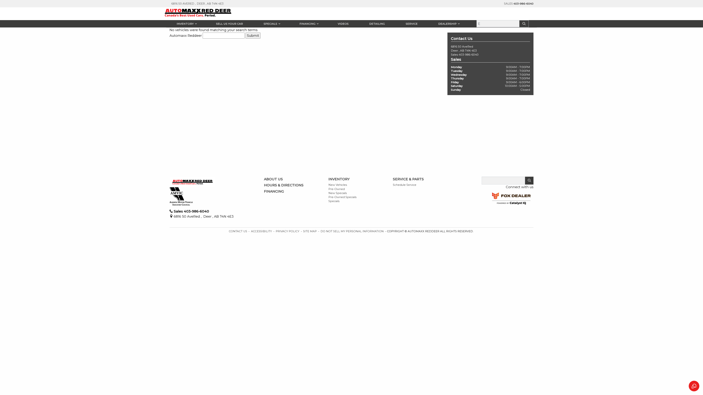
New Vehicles (337, 185)
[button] (186, 24)
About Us (273, 179)
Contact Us (238, 231)
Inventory (339, 179)
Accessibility (262, 231)
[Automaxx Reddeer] (198, 12)
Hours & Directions (284, 185)
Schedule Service (404, 185)
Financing (274, 191)
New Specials (337, 193)
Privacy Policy (288, 231)
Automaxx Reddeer (186, 35)
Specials (333, 201)
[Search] (524, 23)
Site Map (310, 231)
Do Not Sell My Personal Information (352, 231)
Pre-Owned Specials (342, 197)
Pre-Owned (336, 189)
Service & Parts (408, 179)
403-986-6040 (469, 54)
